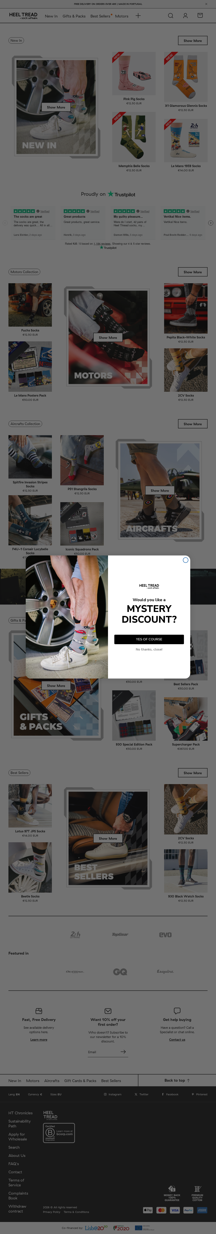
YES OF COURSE (149, 639)
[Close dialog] (185, 560)
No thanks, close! (149, 649)
